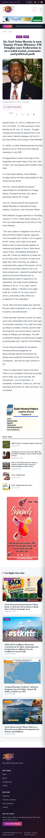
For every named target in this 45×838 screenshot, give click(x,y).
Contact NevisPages (12, 824)
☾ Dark (29, 2)
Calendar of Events (9, 800)
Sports (5, 778)
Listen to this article (12, 107)
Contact (5, 807)
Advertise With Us (30, 835)
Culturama (6, 796)
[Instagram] (38, 2)
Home (4, 31)
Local (10, 31)
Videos (5, 785)
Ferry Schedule (8, 803)
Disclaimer (27, 832)
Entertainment (7, 782)
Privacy (34, 832)
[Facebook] (35, 2)
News (4, 774)
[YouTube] (41, 2)
